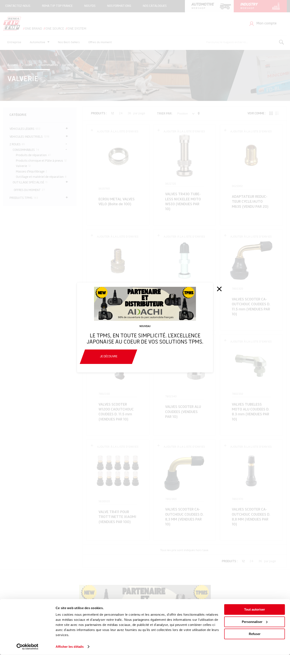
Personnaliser (252, 621)
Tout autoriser (254, 609)
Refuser (254, 634)
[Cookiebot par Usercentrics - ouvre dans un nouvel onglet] (27, 647)
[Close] (219, 289)
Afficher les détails (70, 646)
